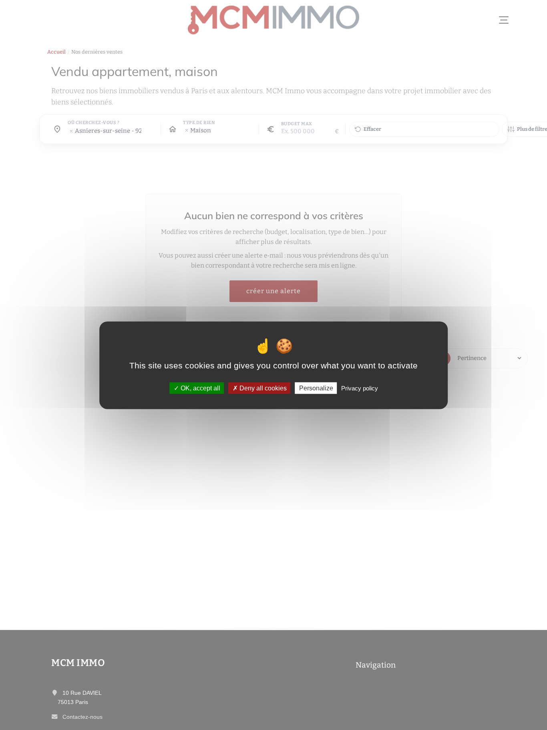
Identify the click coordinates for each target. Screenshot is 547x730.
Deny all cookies (262, 387)
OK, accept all (199, 387)
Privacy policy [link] (359, 387)
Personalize (316, 387)
